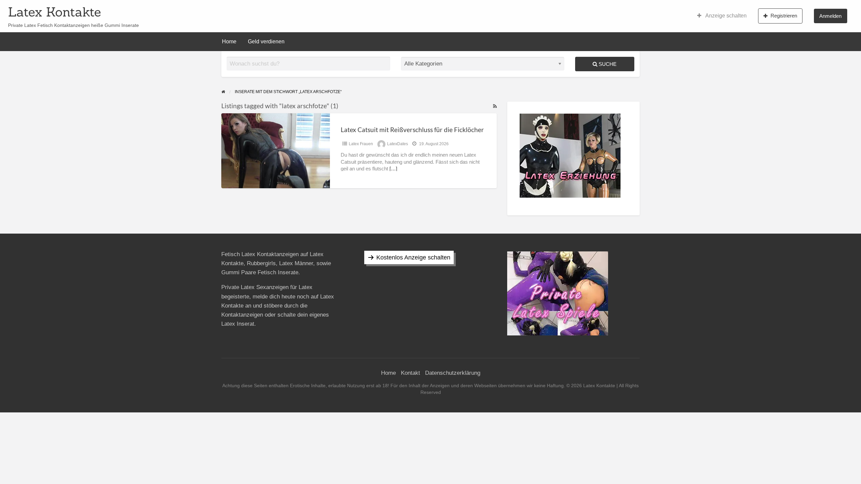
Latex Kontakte (54, 12)
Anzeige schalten (725, 15)
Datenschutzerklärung (452, 373)
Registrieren (784, 15)
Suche (606, 64)
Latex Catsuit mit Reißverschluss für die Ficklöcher (412, 129)
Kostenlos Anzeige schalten (413, 257)
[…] (393, 168)
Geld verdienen (266, 41)
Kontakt (410, 373)
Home (229, 41)
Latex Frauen (361, 144)
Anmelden (830, 16)
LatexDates (397, 144)
